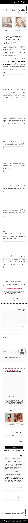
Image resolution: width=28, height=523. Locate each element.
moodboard (14, 473)
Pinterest (18, 2)
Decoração (13, 465)
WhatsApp (24, 2)
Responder (6, 354)
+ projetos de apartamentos (14, 288)
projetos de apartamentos (10, 293)
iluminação (8, 470)
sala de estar (9, 481)
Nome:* (22, 326)
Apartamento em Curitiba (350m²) (12, 38)
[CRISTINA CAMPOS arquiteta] (9, 417)
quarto (7, 478)
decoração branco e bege (13, 467)
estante (17, 468)
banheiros (12, 460)
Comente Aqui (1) (14, 298)
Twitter (21, 2)
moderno (7, 473)
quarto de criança (16, 480)
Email (16, 296)
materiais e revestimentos (12, 471)
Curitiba (9, 292)
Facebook (16, 2)
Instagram (14, 2)
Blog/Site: (23, 334)
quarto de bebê (14, 478)
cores (12, 462)
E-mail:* (22, 330)
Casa (11, 286)
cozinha (14, 464)
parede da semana (14, 475)
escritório (12, 468)
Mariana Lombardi (16, 292)
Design (7, 468)
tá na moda (16, 481)
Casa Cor (13, 461)
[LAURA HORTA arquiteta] (18, 417)
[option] (7, 23)
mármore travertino (11, 474)
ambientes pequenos (10, 458)
